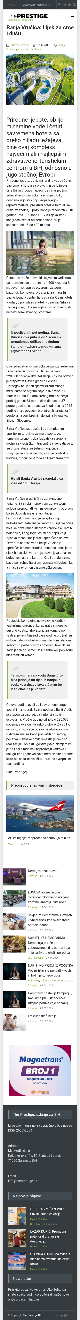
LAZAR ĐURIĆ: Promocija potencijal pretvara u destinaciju (48, 1236)
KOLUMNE (33, 980)
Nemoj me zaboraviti (42, 871)
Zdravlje (24, 45)
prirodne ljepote (25, 49)
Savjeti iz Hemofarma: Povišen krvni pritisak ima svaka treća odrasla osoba (50, 920)
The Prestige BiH (32, 1315)
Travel (15, 45)
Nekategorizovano (62, 980)
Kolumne (45, 980)
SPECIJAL (35, 1224)
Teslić (38, 49)
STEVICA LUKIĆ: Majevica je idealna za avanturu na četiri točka (50, 1259)
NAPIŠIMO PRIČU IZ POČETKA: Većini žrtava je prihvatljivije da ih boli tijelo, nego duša (51, 970)
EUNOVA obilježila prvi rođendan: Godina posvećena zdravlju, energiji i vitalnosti (48, 897)
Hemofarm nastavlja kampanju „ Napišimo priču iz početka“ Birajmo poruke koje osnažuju (50, 998)
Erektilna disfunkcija (42, 1016)
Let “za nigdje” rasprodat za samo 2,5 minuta (38, 838)
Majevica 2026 (38, 1219)
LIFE (30, 957)
